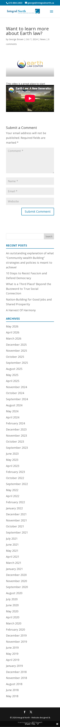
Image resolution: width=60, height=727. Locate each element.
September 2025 (17, 362)
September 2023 (17, 447)
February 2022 (15, 502)
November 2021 (16, 520)
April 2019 (12, 660)
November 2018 (16, 678)
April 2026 (12, 332)
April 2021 (12, 556)
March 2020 (13, 623)
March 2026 (13, 338)
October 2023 (15, 441)
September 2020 (17, 587)
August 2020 (14, 593)
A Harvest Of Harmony (21, 310)
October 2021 (15, 526)
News (43, 39)
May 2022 (12, 490)
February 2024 (15, 423)
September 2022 (17, 484)
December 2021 (16, 514)
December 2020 (16, 575)
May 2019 (12, 654)
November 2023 (16, 435)
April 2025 (12, 381)
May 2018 (12, 696)
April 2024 (12, 417)
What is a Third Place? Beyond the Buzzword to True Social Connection (28, 288)
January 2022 (14, 508)
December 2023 (16, 429)
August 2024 (14, 405)
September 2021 (17, 532)
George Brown (16, 39)
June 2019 (12, 647)
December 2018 (16, 672)
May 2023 (12, 460)
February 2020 (15, 629)
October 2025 (15, 357)
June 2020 (12, 605)
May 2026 (12, 326)
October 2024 (15, 393)
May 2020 (12, 611)
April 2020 (12, 617)
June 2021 (12, 544)
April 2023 (12, 466)
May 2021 (12, 550)
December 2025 (16, 344)
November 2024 (16, 387)
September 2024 (17, 399)
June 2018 (12, 690)
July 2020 (12, 599)
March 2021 (13, 563)
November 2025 (16, 350)
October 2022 (15, 478)
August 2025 (14, 369)
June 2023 (12, 453)
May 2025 (12, 375)
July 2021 (12, 538)
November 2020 (16, 581)
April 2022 (12, 496)
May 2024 (12, 411)
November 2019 (16, 641)
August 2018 (14, 684)
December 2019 (16, 635)
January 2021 (14, 569)
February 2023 (15, 472)
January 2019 (14, 666)
